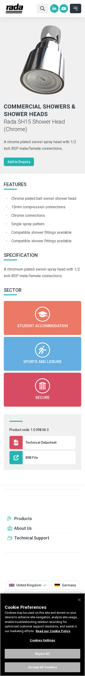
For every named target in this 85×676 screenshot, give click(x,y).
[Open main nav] (75, 8)
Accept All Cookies (42, 667)
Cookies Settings (42, 640)
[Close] (79, 600)
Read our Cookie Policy (53, 631)
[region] (42, 634)
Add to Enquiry (19, 162)
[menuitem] (54, 8)
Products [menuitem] (23, 518)
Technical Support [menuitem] (31, 537)
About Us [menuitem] (23, 528)
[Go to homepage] (19, 8)
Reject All (42, 653)
